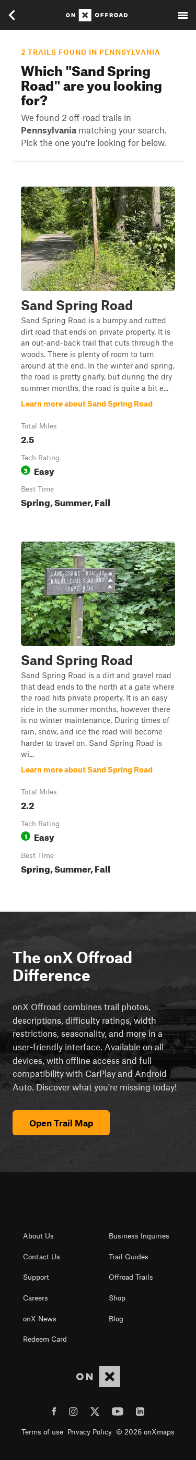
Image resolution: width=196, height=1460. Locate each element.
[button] (98, 349)
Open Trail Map (61, 1123)
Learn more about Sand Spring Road (98, 349)
